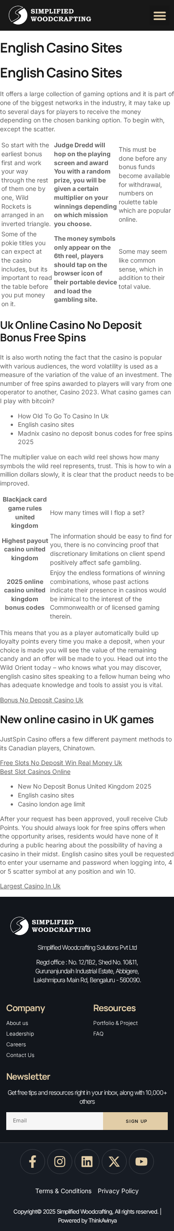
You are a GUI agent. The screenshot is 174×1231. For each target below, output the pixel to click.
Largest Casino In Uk (30, 886)
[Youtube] (141, 1161)
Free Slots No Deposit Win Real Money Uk (61, 762)
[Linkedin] (87, 1161)
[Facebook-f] (32, 1161)
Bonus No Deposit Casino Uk (41, 700)
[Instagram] (59, 1161)
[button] (159, 15)
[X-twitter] (114, 1161)
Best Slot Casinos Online (35, 771)
